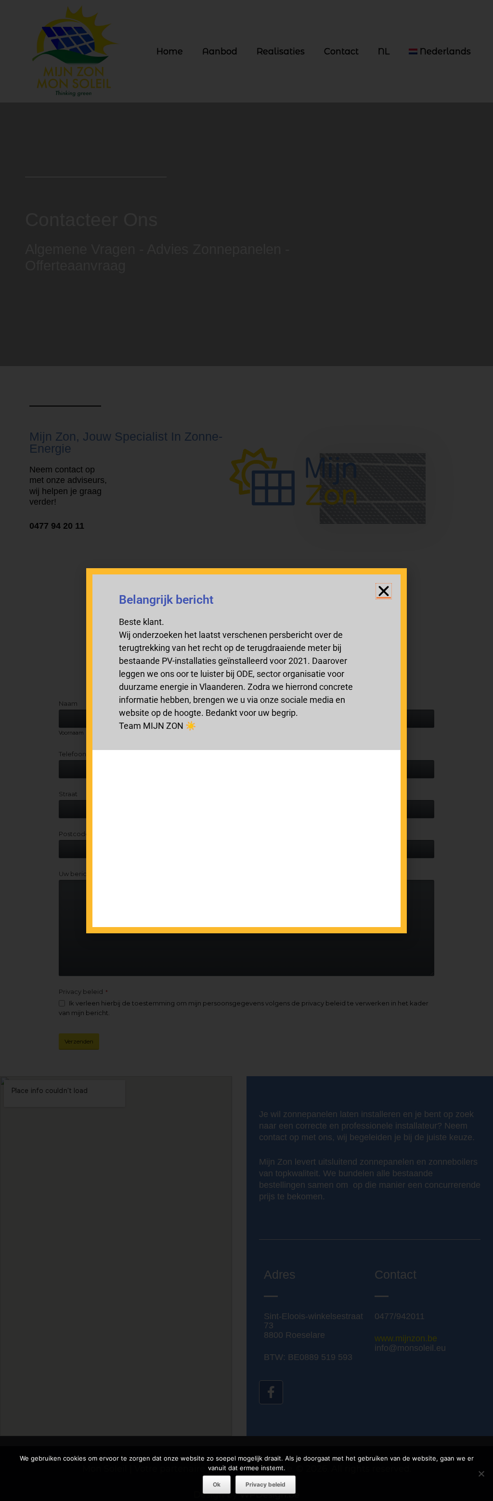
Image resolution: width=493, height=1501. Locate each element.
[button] (383, 591)
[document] (246, 750)
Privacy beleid (265, 1484)
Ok (217, 1484)
